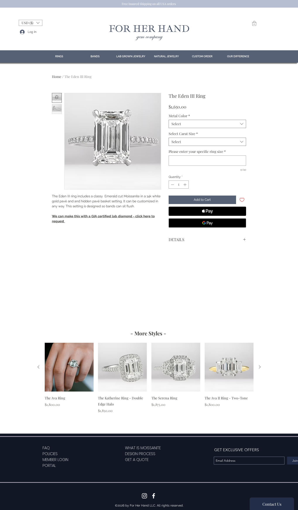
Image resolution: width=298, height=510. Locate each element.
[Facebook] (153, 495)
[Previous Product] (38, 367)
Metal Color (179, 116)
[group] (149, 378)
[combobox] (207, 124)
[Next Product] (259, 367)
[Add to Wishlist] (242, 200)
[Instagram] (144, 495)
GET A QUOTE (137, 459)
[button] (30, 23)
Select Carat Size (183, 134)
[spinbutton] (179, 184)
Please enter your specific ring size (197, 151)
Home (56, 76)
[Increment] (185, 184)
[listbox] (30, 23)
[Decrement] (172, 184)
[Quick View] (69, 367)
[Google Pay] (207, 223)
